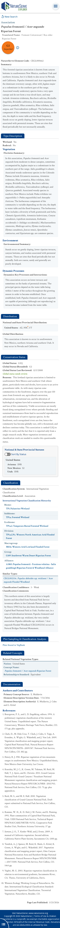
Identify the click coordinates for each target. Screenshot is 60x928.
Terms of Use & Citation (45, 916)
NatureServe (26, 916)
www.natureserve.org (38, 913)
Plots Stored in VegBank (14, 645)
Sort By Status (18, 454)
